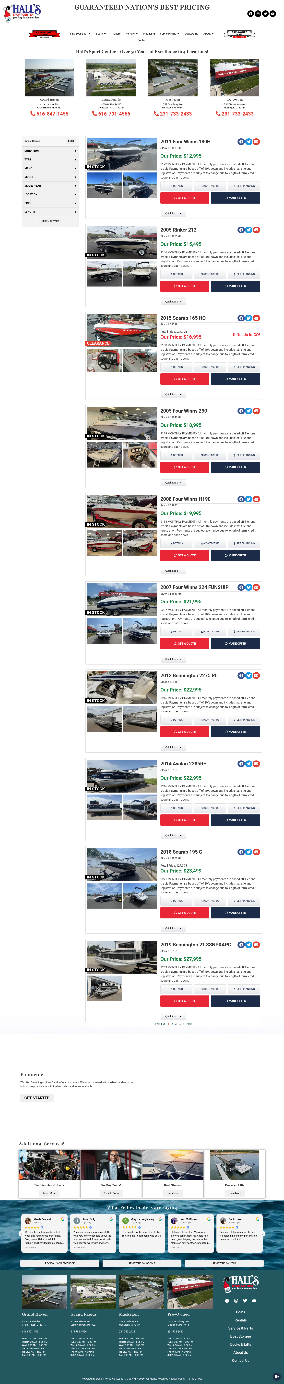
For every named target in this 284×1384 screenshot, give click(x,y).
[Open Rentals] (136, 34)
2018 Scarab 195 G (181, 852)
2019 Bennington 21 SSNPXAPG (195, 945)
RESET (71, 141)
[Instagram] (258, 13)
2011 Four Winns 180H (185, 141)
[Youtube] (273, 13)
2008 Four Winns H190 (185, 499)
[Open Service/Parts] (178, 34)
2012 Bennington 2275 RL (188, 675)
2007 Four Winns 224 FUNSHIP (194, 587)
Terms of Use (194, 1378)
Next (189, 1023)
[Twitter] (265, 13)
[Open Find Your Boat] (89, 34)
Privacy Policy (177, 1378)
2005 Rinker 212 (178, 230)
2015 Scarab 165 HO (183, 318)
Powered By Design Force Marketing (102, 1378)
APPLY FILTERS (50, 221)
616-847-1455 (51, 114)
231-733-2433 (175, 114)
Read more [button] (30, 1247)
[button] (241, 141)
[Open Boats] (105, 34)
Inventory (142, 1374)
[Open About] (212, 34)
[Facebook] (250, 13)
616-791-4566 (113, 114)
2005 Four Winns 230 (183, 411)
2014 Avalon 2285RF (183, 764)
